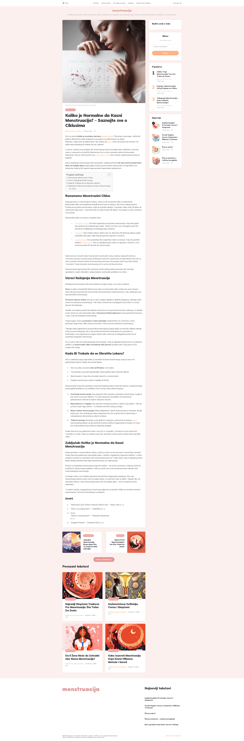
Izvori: (74, 189)
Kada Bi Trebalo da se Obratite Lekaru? (84, 183)
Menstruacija (106, 3)
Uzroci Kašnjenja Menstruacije (80, 180)
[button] (108, 174)
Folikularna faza (81, 223)
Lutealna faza (80, 240)
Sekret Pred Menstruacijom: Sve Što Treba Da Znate (117, 543)
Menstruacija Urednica (73, 131)
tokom (134, 420)
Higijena (131, 3)
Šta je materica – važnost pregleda (169, 159)
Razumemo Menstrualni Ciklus (80, 178)
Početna (96, 3)
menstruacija (107, 136)
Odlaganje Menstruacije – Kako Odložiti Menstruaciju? (167, 100)
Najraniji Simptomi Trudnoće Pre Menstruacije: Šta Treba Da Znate (82, 607)
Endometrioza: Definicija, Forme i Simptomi (123, 605)
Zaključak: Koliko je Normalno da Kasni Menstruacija (89, 186)
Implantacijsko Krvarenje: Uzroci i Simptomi (170, 125)
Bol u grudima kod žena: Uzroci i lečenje (161, 724)
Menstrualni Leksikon (144, 3)
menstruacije (86, 242)
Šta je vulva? (167, 147)
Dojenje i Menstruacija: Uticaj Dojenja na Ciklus (167, 87)
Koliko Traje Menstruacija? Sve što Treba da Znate (166, 74)
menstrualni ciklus (102, 155)
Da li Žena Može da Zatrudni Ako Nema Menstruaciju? (82, 657)
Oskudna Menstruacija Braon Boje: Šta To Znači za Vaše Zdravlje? (90, 544)
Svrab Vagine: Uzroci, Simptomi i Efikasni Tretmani (170, 137)
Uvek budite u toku (165, 40)
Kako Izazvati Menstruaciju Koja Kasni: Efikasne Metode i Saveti (124, 659)
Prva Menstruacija (119, 3)
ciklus (110, 142)
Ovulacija (79, 233)
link (122, 505)
